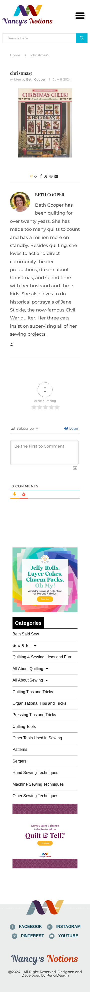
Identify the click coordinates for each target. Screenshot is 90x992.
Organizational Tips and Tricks (39, 703)
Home (15, 55)
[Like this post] (35, 176)
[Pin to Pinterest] (51, 176)
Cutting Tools (24, 726)
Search (82, 38)
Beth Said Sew (25, 634)
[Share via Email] (56, 176)
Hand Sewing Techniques (35, 772)
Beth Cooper (36, 79)
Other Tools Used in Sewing (37, 738)
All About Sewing (27, 680)
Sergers (19, 761)
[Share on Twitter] (46, 176)
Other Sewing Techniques (35, 796)
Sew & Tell (22, 645)
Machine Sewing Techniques (38, 784)
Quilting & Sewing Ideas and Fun (41, 657)
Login (73, 428)
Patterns (19, 749)
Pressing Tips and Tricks (34, 715)
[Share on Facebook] (41, 176)
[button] (80, 15)
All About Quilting (27, 669)
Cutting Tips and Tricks (32, 692)
